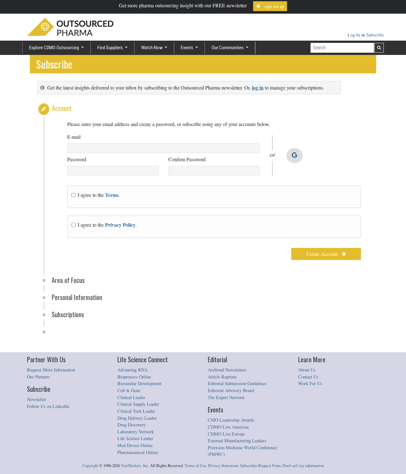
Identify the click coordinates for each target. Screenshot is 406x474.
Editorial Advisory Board (231, 390)
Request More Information (51, 370)
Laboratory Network (135, 432)
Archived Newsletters (227, 370)
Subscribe (375, 35)
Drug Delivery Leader (137, 418)
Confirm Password (187, 159)
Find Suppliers (110, 47)
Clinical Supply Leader (138, 404)
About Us (307, 370)
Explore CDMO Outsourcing (54, 47)
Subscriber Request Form (260, 465)
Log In (354, 35)
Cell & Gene (128, 390)
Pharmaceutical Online (137, 452)
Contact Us (308, 377)
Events (187, 47)
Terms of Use (195, 465)
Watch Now (152, 47)
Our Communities (228, 47)
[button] (43, 109)
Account (62, 108)
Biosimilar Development (139, 383)
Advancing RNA (132, 370)
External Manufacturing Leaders (237, 440)
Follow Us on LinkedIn (48, 406)
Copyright (90, 465)
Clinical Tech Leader (136, 411)
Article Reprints (222, 377)
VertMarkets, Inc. (135, 465)
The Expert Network (226, 397)
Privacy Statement (223, 465)
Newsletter (36, 399)
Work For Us (310, 383)
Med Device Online (135, 445)
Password (76, 159)
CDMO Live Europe (226, 434)
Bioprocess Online (134, 377)
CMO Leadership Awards (231, 420)
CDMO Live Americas (228, 427)
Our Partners (38, 377)
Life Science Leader (135, 438)
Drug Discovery (131, 425)
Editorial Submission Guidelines (237, 383)
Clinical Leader (131, 397)
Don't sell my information (303, 465)
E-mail (74, 136)
